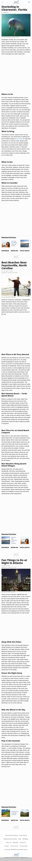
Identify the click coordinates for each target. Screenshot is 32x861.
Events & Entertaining (11, 835)
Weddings (25, 839)
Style (19, 839)
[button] (2, 2)
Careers (7, 846)
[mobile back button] (2, 2)
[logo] (16, 2)
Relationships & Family (10, 839)
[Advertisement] (16, 76)
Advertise (15, 842)
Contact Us (23, 842)
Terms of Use (14, 846)
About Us (8, 842)
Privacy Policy (23, 846)
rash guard (19, 139)
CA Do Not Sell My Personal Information (16, 849)
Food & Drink (23, 835)
